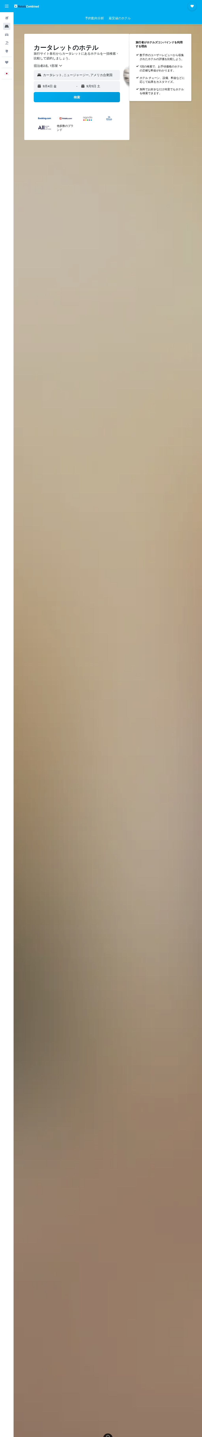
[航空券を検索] (7, 18)
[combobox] (48, 66)
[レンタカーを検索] (7, 35)
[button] (6, 6)
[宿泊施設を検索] (7, 26)
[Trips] (7, 62)
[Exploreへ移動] (7, 51)
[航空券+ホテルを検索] (7, 43)
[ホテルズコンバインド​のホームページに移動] (26, 6)
